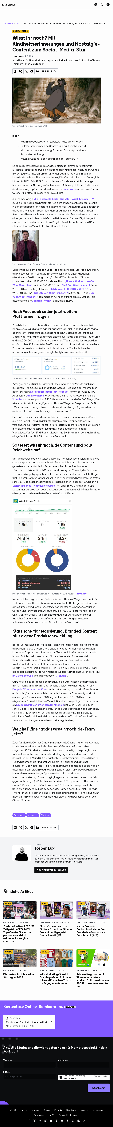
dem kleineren (35, 395)
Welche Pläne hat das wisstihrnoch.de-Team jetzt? (49, 158)
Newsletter (71, 1110)
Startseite (8, 23)
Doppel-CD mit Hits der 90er (29, 689)
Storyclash (81, 593)
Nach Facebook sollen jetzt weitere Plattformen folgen (52, 141)
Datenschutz (40, 1115)
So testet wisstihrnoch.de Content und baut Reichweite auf (53, 146)
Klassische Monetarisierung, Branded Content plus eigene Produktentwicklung (53, 152)
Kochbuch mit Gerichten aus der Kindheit (40, 705)
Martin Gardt (10, 922)
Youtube (17, 399)
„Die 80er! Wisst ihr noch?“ (76, 285)
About (25, 1110)
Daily (18, 23)
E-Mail (6, 1072)
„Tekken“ (61, 675)
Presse (47, 1110)
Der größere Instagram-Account (49, 391)
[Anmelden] (108, 5)
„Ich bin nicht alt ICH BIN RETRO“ (69, 289)
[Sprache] (96, 5)
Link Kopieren (49, 71)
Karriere (35, 1110)
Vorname (7, 1060)
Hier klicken (70, 1078)
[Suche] (102, 5)
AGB (52, 1115)
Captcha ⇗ (101, 1076)
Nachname (63, 1060)
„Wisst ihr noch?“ (42, 300)
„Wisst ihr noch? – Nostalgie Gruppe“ (34, 485)
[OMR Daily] (11, 4)
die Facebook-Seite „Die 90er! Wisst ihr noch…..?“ (64, 199)
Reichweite (70, 189)
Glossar (85, 1110)
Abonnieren (98, 1088)
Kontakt (58, 1110)
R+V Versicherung (22, 675)
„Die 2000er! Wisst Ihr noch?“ (50, 293)
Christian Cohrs (49, 922)
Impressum (98, 1110)
